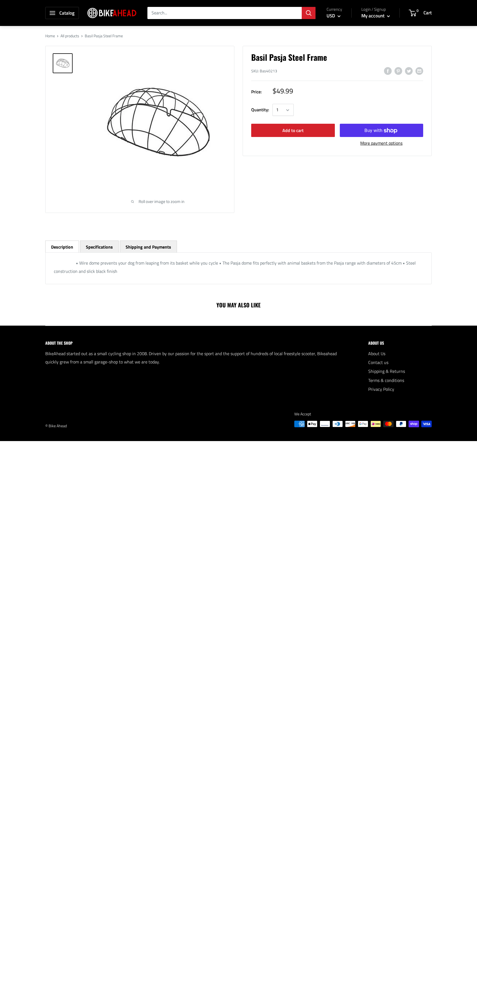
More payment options (381, 143)
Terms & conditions (386, 380)
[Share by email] (419, 71)
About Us (376, 353)
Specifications (99, 247)
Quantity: (260, 110)
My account (373, 15)
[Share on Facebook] (388, 71)
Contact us (378, 362)
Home (50, 36)
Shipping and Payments (148, 247)
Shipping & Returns (386, 371)
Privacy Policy (381, 389)
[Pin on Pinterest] (398, 71)
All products (69, 36)
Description (62, 247)
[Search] (309, 13)
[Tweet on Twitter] (409, 71)
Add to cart (293, 130)
